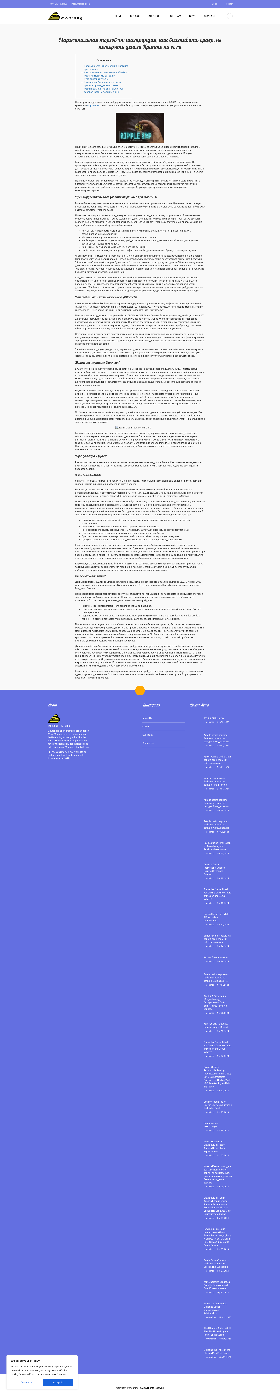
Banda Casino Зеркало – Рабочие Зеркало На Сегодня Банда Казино (216, 1263)
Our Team (175, 16)
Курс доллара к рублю (96, 79)
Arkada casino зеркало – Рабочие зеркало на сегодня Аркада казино (216, 738)
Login (214, 4)
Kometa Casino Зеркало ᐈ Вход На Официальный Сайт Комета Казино (217, 1285)
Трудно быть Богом (214, 718)
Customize (26, 1382)
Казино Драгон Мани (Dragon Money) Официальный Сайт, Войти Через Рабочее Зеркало (215, 1002)
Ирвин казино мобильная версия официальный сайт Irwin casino (217, 759)
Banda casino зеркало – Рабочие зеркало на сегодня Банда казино (216, 977)
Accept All (58, 1382)
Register (228, 4)
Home (118, 16)
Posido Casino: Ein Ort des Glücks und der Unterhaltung (217, 917)
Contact (210, 16)
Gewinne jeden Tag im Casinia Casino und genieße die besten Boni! (218, 1105)
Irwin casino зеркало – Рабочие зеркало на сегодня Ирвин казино (216, 781)
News (192, 16)
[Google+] (145, 1383)
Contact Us (148, 743)
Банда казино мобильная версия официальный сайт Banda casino (217, 939)
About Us (154, 16)
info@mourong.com (80, 4)
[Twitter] (135, 1383)
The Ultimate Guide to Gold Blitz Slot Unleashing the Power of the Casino (217, 1331)
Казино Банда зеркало (216, 957)
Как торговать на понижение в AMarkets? (106, 72)
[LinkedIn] (155, 1383)
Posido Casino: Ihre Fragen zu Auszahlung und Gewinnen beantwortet (217, 846)
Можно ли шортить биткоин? (99, 75)
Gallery (145, 726)
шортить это (93, 105)
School (135, 16)
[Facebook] (125, 1383)
